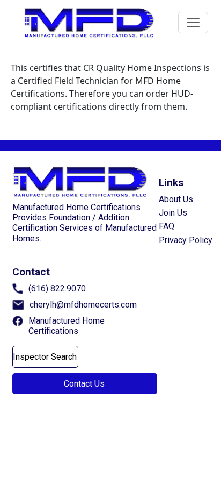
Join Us (173, 213)
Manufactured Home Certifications (66, 326)
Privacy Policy (185, 240)
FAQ (166, 226)
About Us (176, 199)
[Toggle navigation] (193, 22)
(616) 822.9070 (57, 288)
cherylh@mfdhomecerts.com (83, 305)
